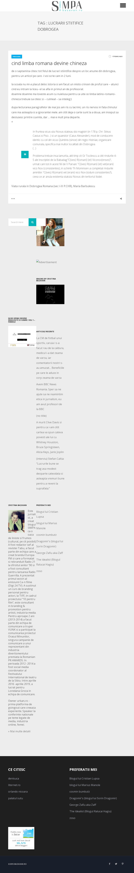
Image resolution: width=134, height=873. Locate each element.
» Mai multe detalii (19, 731)
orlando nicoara (18, 791)
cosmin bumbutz (46, 535)
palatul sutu (15, 798)
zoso (39, 571)
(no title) (41, 416)
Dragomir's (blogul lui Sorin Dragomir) (93, 798)
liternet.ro (14, 785)
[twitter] (116, 863)
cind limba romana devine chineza (49, 63)
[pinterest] (122, 863)
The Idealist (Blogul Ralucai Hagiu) (90, 811)
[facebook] (109, 863)
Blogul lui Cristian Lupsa (84, 778)
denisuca (13, 778)
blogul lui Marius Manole (84, 785)
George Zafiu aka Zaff (49, 553)
